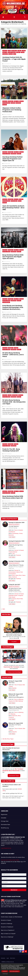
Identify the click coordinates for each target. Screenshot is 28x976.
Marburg (21, 699)
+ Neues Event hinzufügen (14, 672)
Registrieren (4, 814)
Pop (10, 600)
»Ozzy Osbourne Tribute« (16, 566)
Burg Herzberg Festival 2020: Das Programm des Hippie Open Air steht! (13, 256)
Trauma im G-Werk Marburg (16, 701)
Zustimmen (5, 971)
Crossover (11, 717)
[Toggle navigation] (14, 17)
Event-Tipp (5, 52)
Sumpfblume (12, 531)
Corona (23, 50)
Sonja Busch (7, 261)
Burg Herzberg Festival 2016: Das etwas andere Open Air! (12, 497)
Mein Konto (12, 958)
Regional (4, 104)
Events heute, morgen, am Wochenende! (11, 917)
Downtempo (15, 533)
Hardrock (14, 577)
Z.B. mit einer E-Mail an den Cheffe (10, 860)
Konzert (18, 52)
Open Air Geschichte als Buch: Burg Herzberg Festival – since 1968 (13, 207)
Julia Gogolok (7, 63)
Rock (13, 575)
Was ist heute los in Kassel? (8, 933)
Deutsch (14, 598)
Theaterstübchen (13, 552)
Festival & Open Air (11, 52)
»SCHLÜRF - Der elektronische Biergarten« (16, 696)
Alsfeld (9, 395)
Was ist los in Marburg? (7, 937)
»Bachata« (12, 682)
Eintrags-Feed (4, 821)
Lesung (22, 52)
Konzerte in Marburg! (6, 923)
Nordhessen (13, 153)
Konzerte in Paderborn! (7, 927)
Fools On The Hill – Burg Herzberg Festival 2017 (11, 450)
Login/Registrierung (6, 848)
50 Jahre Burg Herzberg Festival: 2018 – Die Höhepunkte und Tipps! (13, 402)
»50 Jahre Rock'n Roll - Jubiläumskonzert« (15, 590)
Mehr (3, 609)
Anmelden (3, 817)
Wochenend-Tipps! (14, 775)
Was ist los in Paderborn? (7, 930)
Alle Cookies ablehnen (14, 971)
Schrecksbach (12, 572)
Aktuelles (5, 50)
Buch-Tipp (16, 199)
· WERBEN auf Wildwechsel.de (7, 961)
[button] (24, 17)
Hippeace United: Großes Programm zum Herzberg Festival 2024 (11, 110)
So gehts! (14, 641)
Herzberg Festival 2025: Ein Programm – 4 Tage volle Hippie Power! (13, 59)
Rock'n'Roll (20, 598)
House (20, 533)
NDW (12, 600)
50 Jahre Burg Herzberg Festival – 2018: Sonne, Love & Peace (13, 354)
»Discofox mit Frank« (15, 725)
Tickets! (18, 555)
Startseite (3, 958)
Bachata (14, 688)
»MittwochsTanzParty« (15, 709)
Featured (21, 101)
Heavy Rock (18, 575)
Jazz (13, 553)
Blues (9, 50)
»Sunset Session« (14, 527)
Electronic (11, 535)
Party (16, 530)
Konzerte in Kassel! (6, 920)
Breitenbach (14, 50)
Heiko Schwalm (7, 114)
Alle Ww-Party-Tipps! (7, 739)
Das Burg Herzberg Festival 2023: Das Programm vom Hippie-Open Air (12, 158)
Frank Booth (7, 501)
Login (8, 958)
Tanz (16, 684)
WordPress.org (5, 828)
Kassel (22, 550)
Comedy (19, 50)
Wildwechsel (7, 163)
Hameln (21, 530)
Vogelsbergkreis (6, 302)
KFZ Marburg (12, 714)
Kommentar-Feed (5, 824)
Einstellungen (16, 968)
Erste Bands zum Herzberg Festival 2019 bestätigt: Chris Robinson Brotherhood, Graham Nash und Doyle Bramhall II (12, 309)
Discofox (14, 731)
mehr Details (12, 537)
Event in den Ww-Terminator (11, 667)
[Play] (14, 656)
